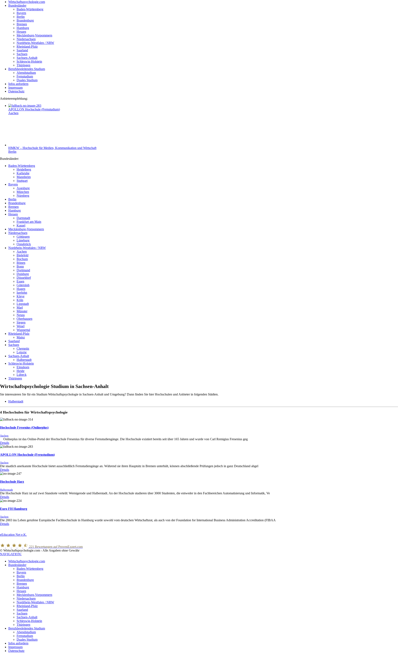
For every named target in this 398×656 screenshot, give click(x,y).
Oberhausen (24, 318)
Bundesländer (17, 565)
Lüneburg (23, 240)
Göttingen (23, 236)
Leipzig (22, 352)
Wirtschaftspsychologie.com (26, 561)
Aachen (13, 113)
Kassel (21, 225)
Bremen (13, 207)
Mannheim (24, 177)
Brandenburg (16, 203)
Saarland (14, 341)
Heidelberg (24, 169)
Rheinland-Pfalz (18, 333)
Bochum (22, 259)
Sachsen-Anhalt (18, 356)
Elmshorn (23, 367)
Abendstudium (26, 632)
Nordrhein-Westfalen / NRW (27, 248)
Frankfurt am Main (29, 221)
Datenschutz (16, 650)
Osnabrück (24, 244)
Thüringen (15, 378)
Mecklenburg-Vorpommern (26, 229)
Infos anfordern (18, 643)
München (23, 192)
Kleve (20, 296)
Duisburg (23, 274)
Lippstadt (23, 304)
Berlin (12, 151)
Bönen (21, 262)
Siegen (21, 322)
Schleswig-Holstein (21, 363)
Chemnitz (23, 348)
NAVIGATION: (11, 554)
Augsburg (23, 188)
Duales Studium (27, 639)
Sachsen (13, 345)
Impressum (15, 647)
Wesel (20, 326)
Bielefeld (22, 255)
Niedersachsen (17, 233)
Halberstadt (24, 359)
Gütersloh (23, 285)
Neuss (21, 315)
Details (4, 443)
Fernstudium (25, 636)
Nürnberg (23, 195)
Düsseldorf (24, 277)
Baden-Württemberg (21, 165)
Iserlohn (22, 292)
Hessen (13, 214)
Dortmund (23, 270)
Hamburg (14, 210)
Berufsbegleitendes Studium (26, 628)
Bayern (13, 184)
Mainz (21, 337)
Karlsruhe (23, 173)
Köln (20, 300)
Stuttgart (22, 180)
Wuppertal (23, 330)
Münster (22, 311)
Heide (20, 371)
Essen (20, 281)
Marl (20, 307)
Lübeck (22, 374)
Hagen (21, 289)
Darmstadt (23, 218)
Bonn (20, 266)
